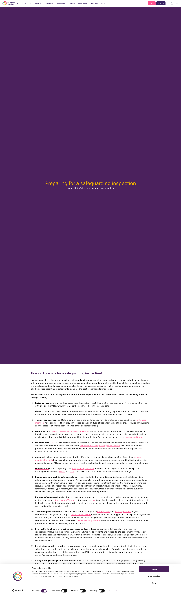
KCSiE (24, 3)
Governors (94, 3)
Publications (34, 3)
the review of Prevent (65, 500)
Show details (113, 591)
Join (152, 3)
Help (176, 3)
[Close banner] (173, 567)
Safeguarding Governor (83, 468)
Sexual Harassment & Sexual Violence (70, 431)
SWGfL (62, 471)
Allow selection (154, 576)
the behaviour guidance (88, 520)
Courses (72, 3)
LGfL (72, 471)
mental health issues (81, 514)
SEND (52, 442)
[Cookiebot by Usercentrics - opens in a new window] (18, 590)
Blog (103, 3)
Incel (93, 500)
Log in (161, 3)
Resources (49, 3)
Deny (154, 583)
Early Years (82, 3)
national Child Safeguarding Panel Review (100, 445)
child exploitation (123, 511)
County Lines (103, 511)
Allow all (154, 569)
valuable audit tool (133, 437)
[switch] (64, 590)
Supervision (60, 3)
